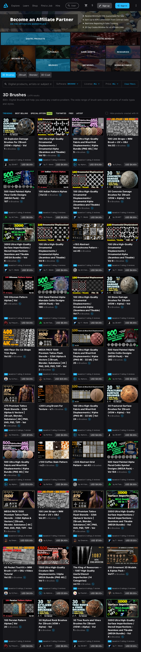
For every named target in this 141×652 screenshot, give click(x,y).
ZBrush (22, 74)
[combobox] (72, 5)
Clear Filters (129, 84)
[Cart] (86, 5)
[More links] (136, 5)
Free (71, 113)
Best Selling (21, 113)
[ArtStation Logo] (5, 5)
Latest (79, 113)
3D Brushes (8, 74)
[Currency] (92, 5)
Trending (7, 113)
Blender (33, 74)
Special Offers (41, 113)
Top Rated (61, 113)
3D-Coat (45, 74)
